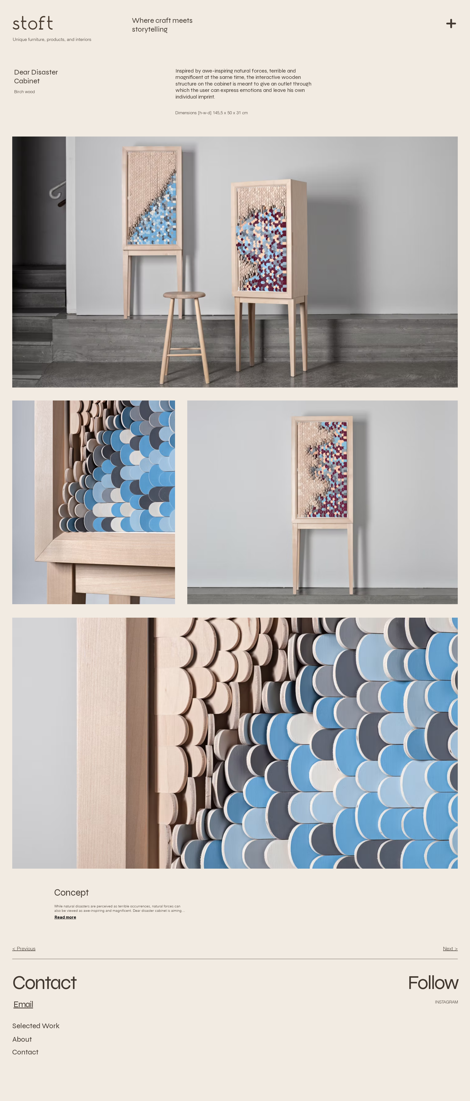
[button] (451, 23)
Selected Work (35, 1025)
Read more (65, 917)
